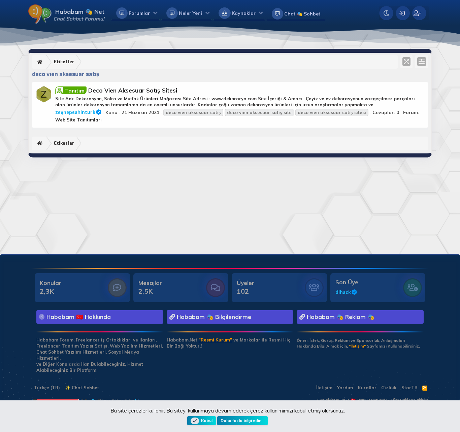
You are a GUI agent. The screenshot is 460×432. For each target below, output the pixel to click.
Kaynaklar (244, 13)
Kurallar (367, 387)
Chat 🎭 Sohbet (302, 14)
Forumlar (139, 13)
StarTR (409, 387)
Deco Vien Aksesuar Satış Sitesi (121, 90)
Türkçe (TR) (46, 387)
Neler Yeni (190, 13)
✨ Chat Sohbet (82, 387)
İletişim (324, 387)
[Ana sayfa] (40, 62)
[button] (155, 13)
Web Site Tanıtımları (78, 119)
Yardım (345, 387)
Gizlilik (388, 387)
